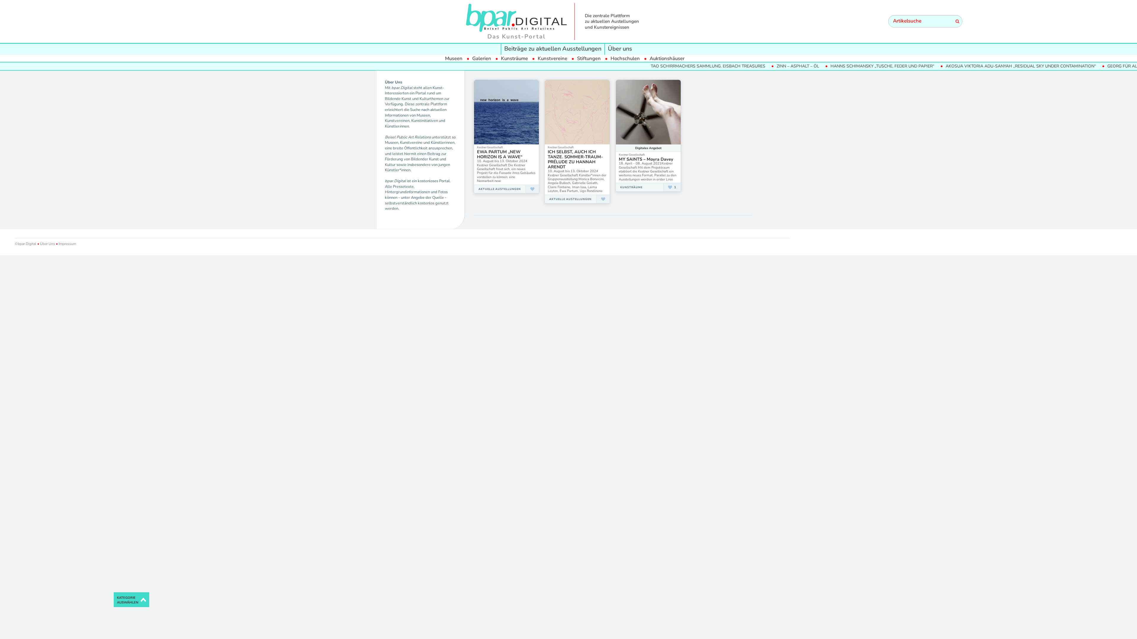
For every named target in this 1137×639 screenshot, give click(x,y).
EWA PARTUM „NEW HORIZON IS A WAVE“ (499, 154)
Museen (453, 58)
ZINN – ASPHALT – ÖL (780, 66)
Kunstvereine (552, 58)
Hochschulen (625, 58)
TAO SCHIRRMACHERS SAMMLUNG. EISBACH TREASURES (690, 66)
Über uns (620, 49)
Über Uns (47, 243)
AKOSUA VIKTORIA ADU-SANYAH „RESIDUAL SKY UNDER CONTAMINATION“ (1003, 66)
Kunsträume (514, 58)
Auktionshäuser (667, 58)
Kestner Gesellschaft (490, 147)
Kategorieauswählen (127, 600)
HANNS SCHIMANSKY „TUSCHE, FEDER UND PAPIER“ (864, 66)
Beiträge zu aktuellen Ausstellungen (552, 49)
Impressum (67, 243)
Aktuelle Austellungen (499, 189)
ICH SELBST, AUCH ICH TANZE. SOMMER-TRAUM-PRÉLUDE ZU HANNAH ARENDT (575, 159)
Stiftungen (589, 58)
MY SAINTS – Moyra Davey (646, 159)
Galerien (481, 58)
